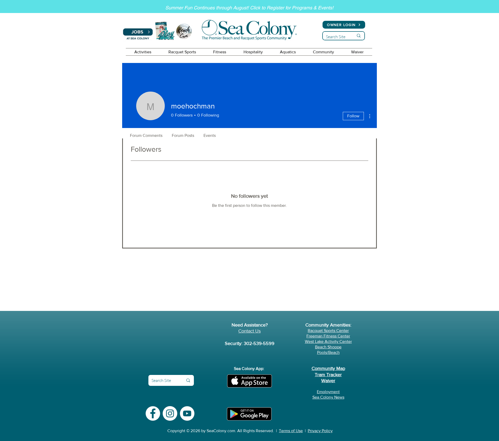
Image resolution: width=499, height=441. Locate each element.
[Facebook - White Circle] (153, 413)
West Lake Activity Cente (328, 341)
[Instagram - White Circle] (170, 413)
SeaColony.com (221, 431)
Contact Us (249, 331)
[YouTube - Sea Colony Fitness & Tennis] (187, 413)
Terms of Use (291, 431)
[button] (143, 51)
